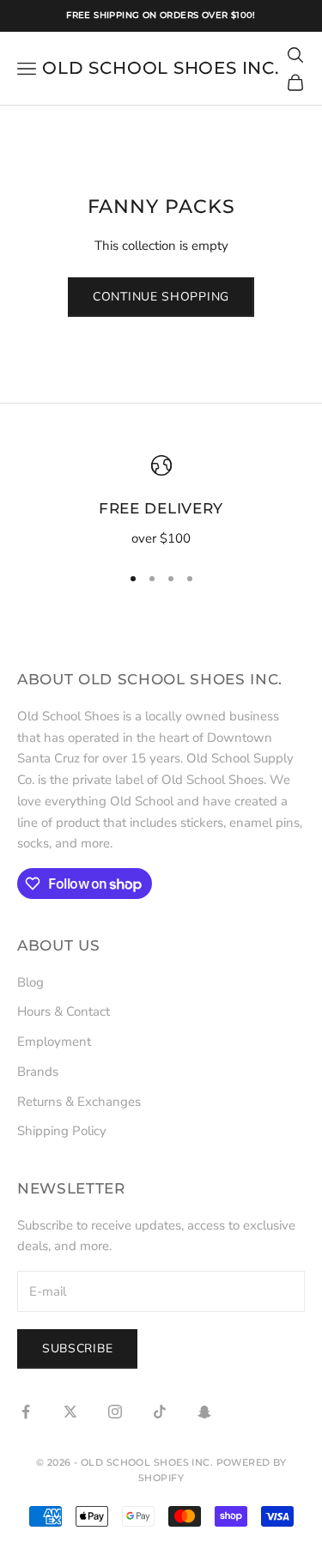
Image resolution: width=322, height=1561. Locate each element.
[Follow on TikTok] (159, 1411)
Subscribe (77, 1348)
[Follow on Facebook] (25, 1411)
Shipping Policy (61, 1130)
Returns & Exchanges (79, 1101)
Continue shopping (161, 297)
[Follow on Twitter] (70, 1411)
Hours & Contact (63, 1011)
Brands (37, 1071)
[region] (161, 502)
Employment (54, 1041)
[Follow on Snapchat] (204, 1411)
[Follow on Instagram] (115, 1411)
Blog (30, 982)
